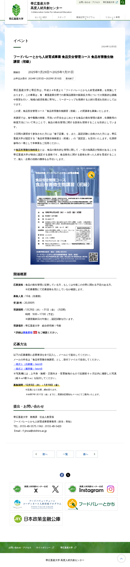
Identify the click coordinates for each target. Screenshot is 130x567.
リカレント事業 (112, 17)
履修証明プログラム (85, 17)
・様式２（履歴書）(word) (27, 368)
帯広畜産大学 (108, 2)
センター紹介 (41, 17)
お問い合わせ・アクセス (89, 2)
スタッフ (62, 17)
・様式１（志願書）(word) (27, 364)
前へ (45, 454)
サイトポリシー (43, 547)
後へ (85, 454)
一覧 (65, 454)
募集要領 (27, 332)
